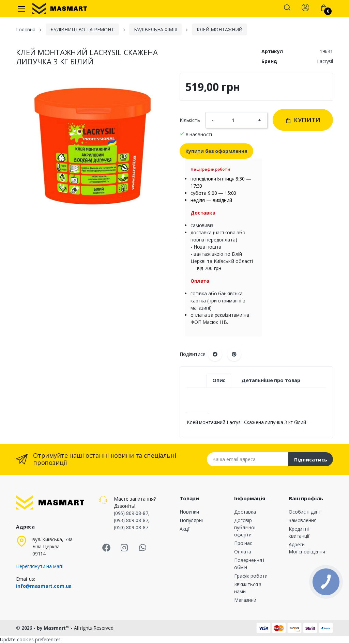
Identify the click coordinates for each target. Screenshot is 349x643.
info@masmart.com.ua (44, 586)
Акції (185, 529)
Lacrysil (325, 61)
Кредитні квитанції (299, 532)
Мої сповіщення (307, 551)
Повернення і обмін (249, 563)
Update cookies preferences (30, 639)
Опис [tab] (218, 380)
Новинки (189, 511)
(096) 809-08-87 (131, 513)
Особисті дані (304, 511)
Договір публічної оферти (245, 527)
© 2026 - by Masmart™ (43, 628)
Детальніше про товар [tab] (270, 380)
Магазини (245, 600)
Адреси (297, 544)
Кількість (190, 120)
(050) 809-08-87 (131, 527)
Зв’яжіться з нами (247, 588)
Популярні (191, 520)
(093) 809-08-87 (131, 520)
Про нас (243, 543)
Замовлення (303, 520)
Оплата (242, 551)
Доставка (245, 511)
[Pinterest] (234, 354)
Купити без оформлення (216, 151)
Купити (306, 120)
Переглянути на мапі (39, 566)
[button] (287, 8)
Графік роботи (251, 576)
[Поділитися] (215, 354)
